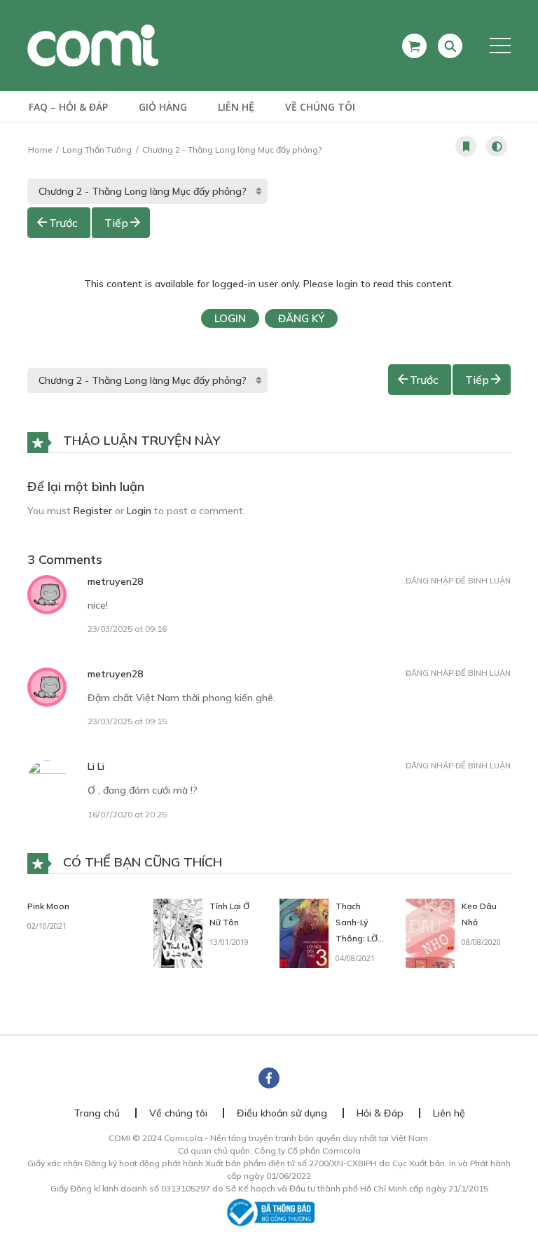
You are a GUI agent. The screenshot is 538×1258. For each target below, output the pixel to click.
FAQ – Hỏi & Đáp (68, 106)
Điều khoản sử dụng (282, 1113)
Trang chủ (97, 1113)
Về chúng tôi (320, 106)
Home (40, 149)
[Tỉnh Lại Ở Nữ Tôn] (177, 932)
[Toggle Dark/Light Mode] (496, 146)
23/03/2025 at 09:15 (127, 721)
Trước (63, 223)
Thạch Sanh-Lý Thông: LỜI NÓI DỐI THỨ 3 (358, 938)
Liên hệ (236, 106)
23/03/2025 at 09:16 (127, 628)
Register (93, 510)
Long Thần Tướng (97, 149)
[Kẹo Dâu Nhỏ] (430, 932)
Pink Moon (48, 906)
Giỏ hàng (163, 106)
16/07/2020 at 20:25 (127, 814)
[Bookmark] (465, 146)
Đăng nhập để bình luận (458, 581)
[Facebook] (269, 1077)
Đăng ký (301, 318)
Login (230, 318)
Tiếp (116, 223)
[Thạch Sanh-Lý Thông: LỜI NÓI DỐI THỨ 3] (304, 932)
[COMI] (92, 45)
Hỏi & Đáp (380, 1113)
